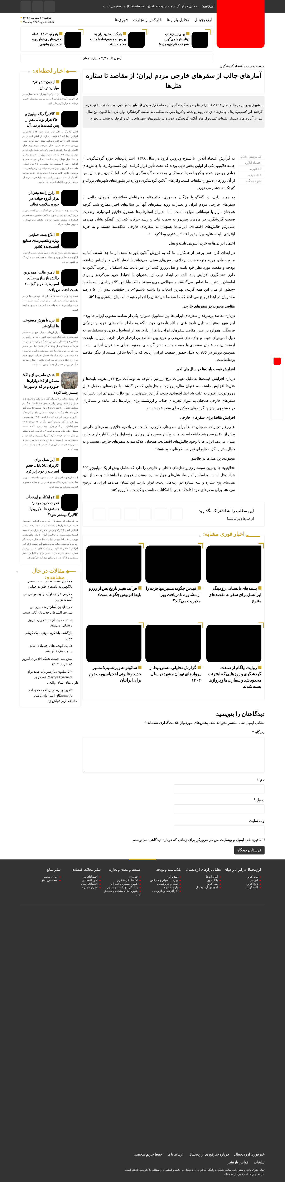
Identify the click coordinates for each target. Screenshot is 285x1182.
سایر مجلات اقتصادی (86, 869)
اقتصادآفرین (90, 876)
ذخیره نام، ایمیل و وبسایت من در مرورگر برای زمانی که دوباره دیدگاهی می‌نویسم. (196, 840)
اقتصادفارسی (89, 883)
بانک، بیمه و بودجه (168, 869)
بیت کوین (252, 876)
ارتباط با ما (175, 1154)
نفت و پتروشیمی (167, 883)
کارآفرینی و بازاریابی (165, 890)
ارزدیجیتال (203, 19)
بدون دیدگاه (253, 181)
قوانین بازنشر (238, 1162)
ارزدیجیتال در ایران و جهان (242, 869)
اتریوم (254, 880)
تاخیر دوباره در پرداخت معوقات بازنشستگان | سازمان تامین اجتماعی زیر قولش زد (53, 695)
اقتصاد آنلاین (253, 162)
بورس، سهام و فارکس (164, 880)
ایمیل (259, 800)
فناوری (133, 876)
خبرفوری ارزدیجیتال (249, 1154)
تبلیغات (259, 1162)
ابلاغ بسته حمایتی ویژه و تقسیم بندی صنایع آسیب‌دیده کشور (41, 240)
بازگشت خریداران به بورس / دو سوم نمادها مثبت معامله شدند (108, 39)
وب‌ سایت (257, 821)
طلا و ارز (172, 876)
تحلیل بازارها (178, 19)
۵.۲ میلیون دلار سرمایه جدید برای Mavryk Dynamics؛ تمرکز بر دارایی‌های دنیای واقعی (52, 677)
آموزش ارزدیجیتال (207, 887)
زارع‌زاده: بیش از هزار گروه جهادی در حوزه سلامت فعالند (44, 198)
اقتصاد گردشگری (231, 66)
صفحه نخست (255, 66)
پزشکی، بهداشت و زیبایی (122, 887)
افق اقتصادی (90, 880)
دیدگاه (258, 732)
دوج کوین (252, 883)
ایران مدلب (51, 876)
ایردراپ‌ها (212, 876)
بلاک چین (212, 880)
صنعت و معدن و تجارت (124, 869)
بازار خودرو (171, 887)
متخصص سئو (50, 880)
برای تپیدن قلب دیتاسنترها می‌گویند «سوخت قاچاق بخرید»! (174, 39)
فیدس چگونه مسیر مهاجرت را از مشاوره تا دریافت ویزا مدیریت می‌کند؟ (173, 594)
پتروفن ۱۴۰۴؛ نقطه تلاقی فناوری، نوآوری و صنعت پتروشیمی (47, 39)
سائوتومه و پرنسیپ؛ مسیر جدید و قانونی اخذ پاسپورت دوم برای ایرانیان (115, 673)
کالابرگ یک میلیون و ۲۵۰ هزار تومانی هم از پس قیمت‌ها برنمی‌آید (42, 119)
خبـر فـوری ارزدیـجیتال (236, 1174)
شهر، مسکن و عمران (124, 883)
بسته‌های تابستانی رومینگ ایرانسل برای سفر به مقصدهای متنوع (234, 594)
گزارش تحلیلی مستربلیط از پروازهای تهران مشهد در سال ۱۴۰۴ (175, 673)
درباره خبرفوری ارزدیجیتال (209, 1154)
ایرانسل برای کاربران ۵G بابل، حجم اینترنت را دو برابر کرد (42, 465)
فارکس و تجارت (147, 19)
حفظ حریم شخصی (148, 1154)
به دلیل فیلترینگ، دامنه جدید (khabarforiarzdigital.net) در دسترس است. (150, 6)
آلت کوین (252, 887)
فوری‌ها (121, 19)
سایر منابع (54, 869)
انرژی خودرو (90, 887)
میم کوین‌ (212, 883)
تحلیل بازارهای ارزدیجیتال (203, 869)
